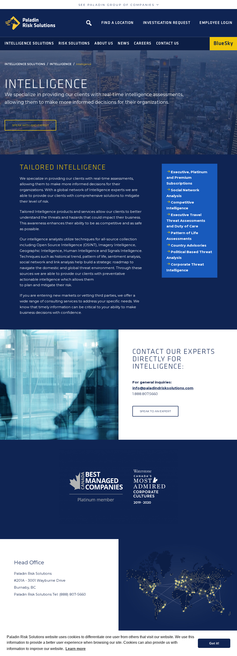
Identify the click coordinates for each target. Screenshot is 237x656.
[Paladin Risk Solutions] (30, 23)
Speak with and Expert (30, 125)
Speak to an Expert (155, 411)
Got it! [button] (214, 643)
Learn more (75, 649)
